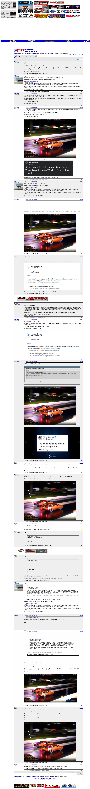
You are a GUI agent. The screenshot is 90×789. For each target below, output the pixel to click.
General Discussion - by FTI (47, 53)
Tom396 (15, 523)
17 (80, 54)
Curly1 (15, 75)
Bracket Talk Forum (35, 53)
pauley (15, 531)
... (72, 54)
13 (75, 54)
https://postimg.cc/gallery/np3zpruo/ (31, 81)
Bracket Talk (27, 53)
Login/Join (80, 57)
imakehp (16, 615)
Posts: (26, 73)
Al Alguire (16, 303)
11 (73, 54)
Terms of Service (52, 778)
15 (77, 772)
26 (82, 54)
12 (74, 54)
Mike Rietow (16, 61)
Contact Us (37, 778)
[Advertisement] (5, 47)
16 (79, 54)
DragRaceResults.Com (18, 53)
